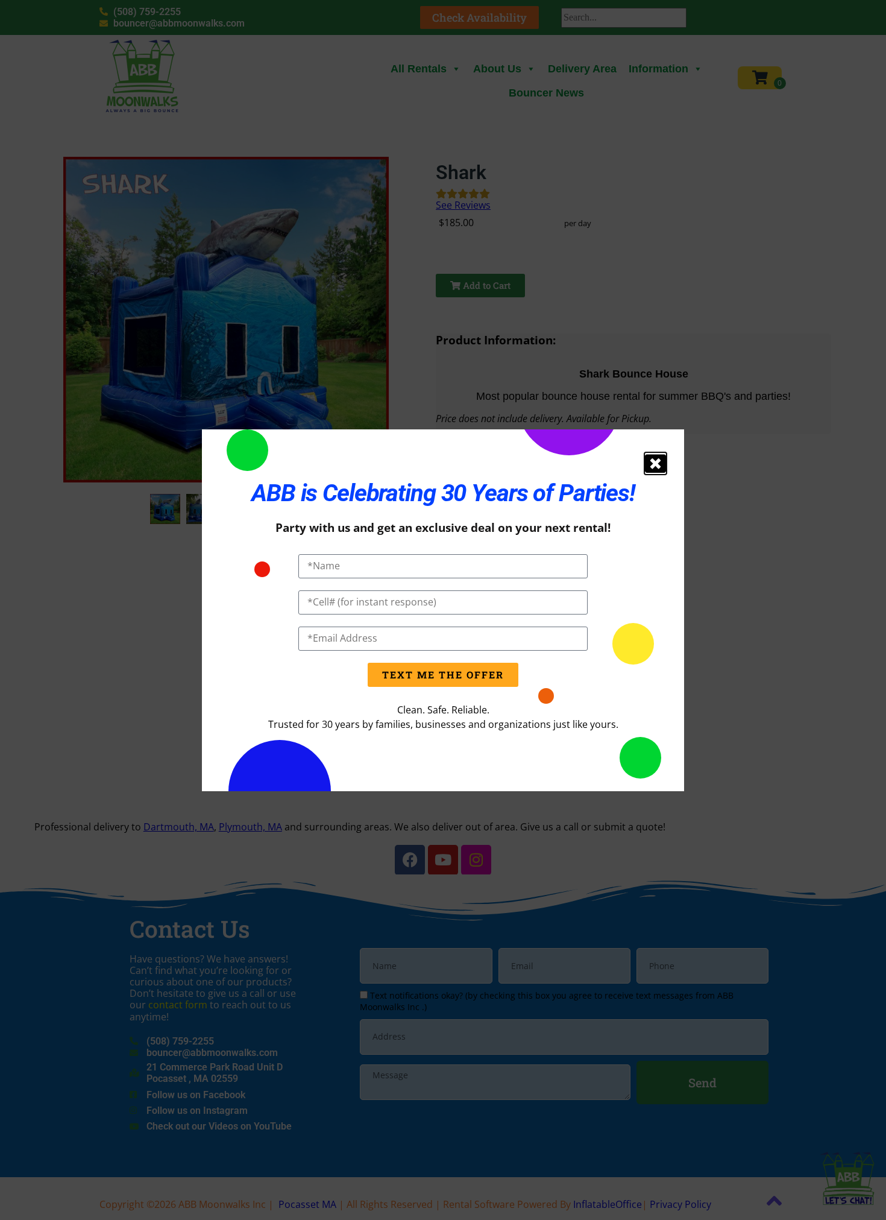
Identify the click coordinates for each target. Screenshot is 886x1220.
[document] (443, 610)
